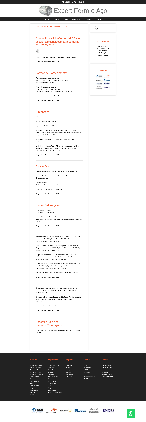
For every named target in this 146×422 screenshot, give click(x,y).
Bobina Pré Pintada (36, 370)
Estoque (32, 392)
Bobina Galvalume (35, 367)
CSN (85, 365)
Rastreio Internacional (108, 376)
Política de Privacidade (55, 392)
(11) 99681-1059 (107, 367)
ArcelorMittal (87, 367)
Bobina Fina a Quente (36, 374)
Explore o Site (103, 55)
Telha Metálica (34, 385)
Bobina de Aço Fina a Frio (50, 237)
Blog (66, 19)
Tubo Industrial (34, 381)
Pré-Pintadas (52, 381)
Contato (98, 19)
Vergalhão (33, 388)
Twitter (68, 367)
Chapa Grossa (34, 376)
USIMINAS (87, 370)
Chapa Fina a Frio (42, 255)
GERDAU (87, 372)
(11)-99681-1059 (79, 2)
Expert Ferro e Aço (80, 10)
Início (47, 19)
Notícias (50, 385)
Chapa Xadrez (34, 379)
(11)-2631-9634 (66, 2)
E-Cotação (88, 19)
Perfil (31, 383)
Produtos (55, 19)
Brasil (50, 306)
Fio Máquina (34, 390)
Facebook (69, 365)
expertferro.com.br (107, 374)
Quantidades (52, 383)
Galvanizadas (52, 374)
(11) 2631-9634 (106, 365)
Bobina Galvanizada (36, 365)
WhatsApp (103, 51)
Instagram (69, 370)
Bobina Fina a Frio (35, 372)
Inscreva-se (76, 19)
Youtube (68, 372)
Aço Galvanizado (53, 376)
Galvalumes (51, 379)
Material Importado (89, 376)
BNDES (86, 379)
